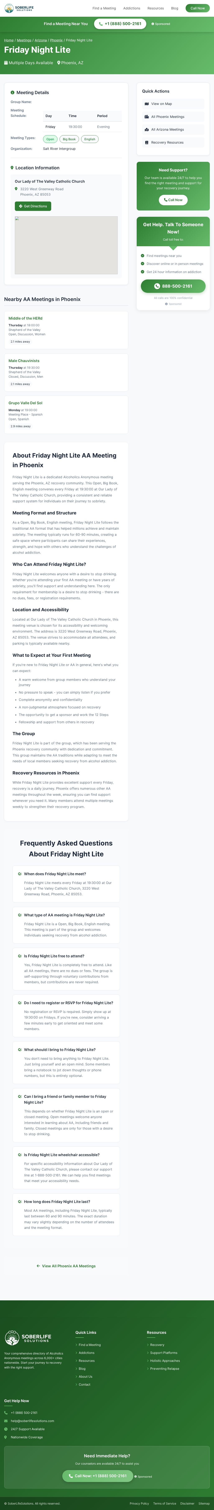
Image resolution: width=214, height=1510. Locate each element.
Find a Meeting (104, 8)
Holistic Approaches (165, 1361)
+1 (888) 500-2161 (123, 23)
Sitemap (204, 1503)
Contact (84, 1384)
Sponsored (162, 24)
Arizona (41, 40)
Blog (174, 8)
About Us (85, 1377)
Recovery (157, 1345)
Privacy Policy (139, 1503)
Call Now (198, 8)
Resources (156, 8)
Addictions (131, 8)
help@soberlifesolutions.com (32, 1421)
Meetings (24, 40)
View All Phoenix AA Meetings (69, 1266)
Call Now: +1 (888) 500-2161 (101, 1476)
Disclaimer (187, 1503)
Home (9, 40)
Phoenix (56, 40)
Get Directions (35, 206)
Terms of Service (164, 1503)
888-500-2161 (177, 286)
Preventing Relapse (164, 1369)
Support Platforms (163, 1353)
